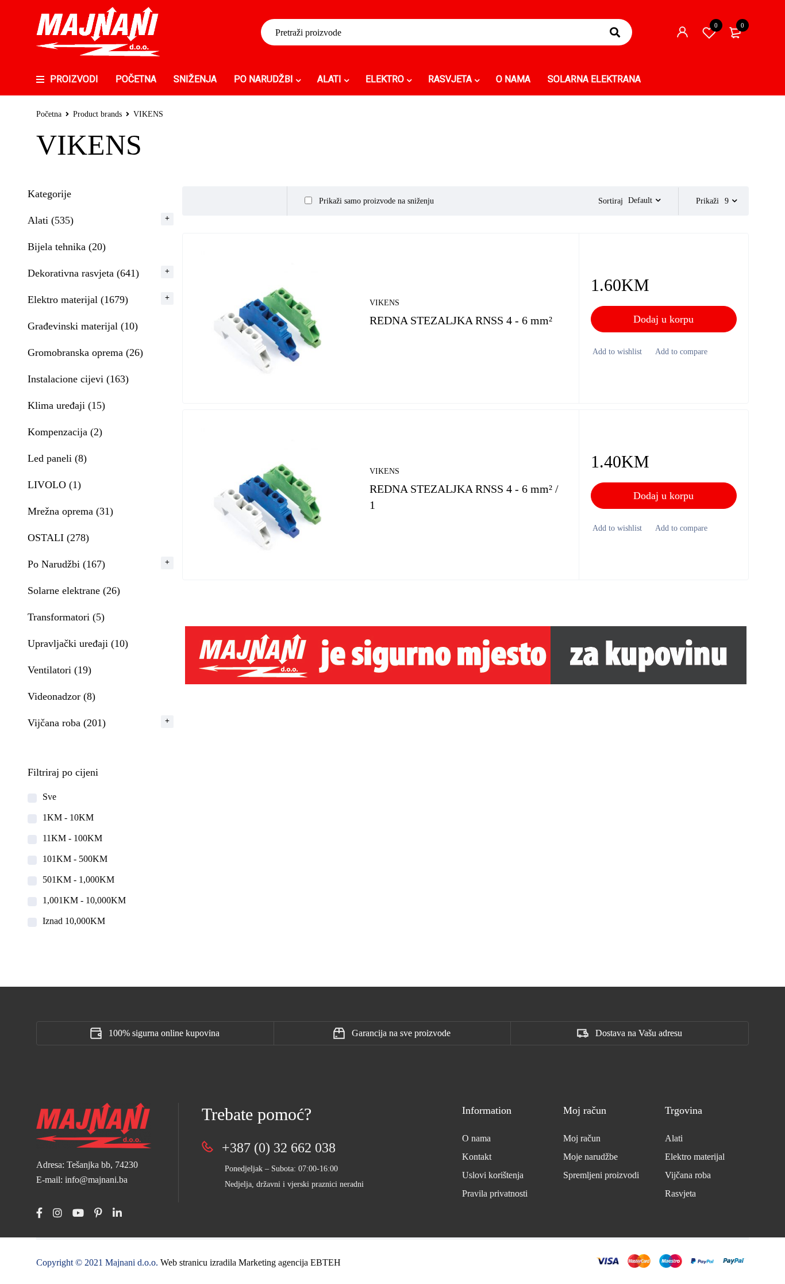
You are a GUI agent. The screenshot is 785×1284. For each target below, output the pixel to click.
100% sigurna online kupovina (164, 1033)
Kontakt (476, 1157)
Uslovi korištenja (493, 1175)
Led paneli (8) (57, 458)
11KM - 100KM (72, 838)
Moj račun (582, 1138)
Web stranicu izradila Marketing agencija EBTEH (250, 1262)
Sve (49, 797)
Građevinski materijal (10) (83, 326)
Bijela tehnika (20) (67, 246)
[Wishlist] (616, 352)
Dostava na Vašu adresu (638, 1033)
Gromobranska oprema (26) (85, 352)
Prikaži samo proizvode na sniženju (375, 201)
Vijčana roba (688, 1175)
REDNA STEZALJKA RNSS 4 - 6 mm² (461, 320)
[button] (664, 319)
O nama (476, 1138)
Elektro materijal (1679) (78, 299)
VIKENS (384, 302)
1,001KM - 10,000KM (84, 900)
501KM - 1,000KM (78, 879)
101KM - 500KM (75, 859)
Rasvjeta (680, 1193)
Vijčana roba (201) (67, 723)
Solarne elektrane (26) (74, 590)
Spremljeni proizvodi (601, 1175)
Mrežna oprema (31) (70, 511)
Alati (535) (51, 220)
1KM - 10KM (68, 817)
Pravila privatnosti (495, 1193)
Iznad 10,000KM (74, 921)
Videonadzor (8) (61, 696)
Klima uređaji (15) (66, 405)
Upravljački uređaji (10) (78, 643)
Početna (48, 114)
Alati (674, 1138)
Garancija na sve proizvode (401, 1033)
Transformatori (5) (66, 617)
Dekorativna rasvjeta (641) (83, 273)
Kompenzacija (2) (65, 432)
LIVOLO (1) (54, 484)
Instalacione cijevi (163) (78, 379)
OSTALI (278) (58, 537)
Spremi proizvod (716, 25)
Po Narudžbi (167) (66, 564)
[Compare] (680, 352)
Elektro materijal (695, 1157)
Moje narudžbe (590, 1157)
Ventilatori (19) (59, 670)
